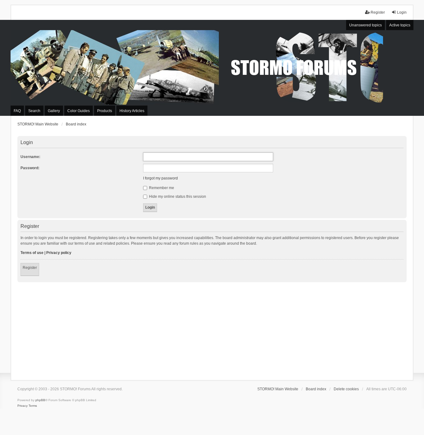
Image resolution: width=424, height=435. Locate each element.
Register (30, 267)
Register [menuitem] (378, 12)
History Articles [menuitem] (132, 111)
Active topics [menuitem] (399, 25)
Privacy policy (58, 253)
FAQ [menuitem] (17, 111)
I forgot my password (160, 178)
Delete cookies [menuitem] (346, 389)
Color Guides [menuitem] (78, 111)
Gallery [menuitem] (54, 111)
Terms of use (31, 253)
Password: (29, 168)
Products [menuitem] (104, 111)
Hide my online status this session (177, 196)
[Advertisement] (212, 328)
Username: (30, 157)
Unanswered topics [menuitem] (365, 25)
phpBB (40, 400)
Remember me (161, 188)
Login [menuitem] (402, 12)
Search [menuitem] (34, 111)
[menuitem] (22, 406)
